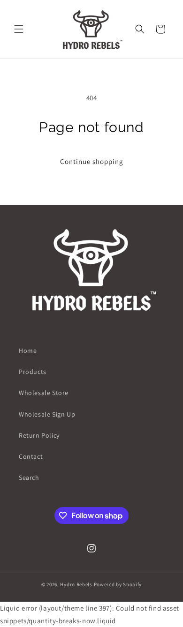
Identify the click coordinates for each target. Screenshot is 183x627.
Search (29, 477)
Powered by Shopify (118, 584)
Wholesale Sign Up (47, 414)
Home (28, 350)
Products (32, 371)
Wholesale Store (44, 392)
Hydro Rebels (76, 584)
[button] (18, 29)
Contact (31, 456)
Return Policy (39, 435)
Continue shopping (91, 161)
